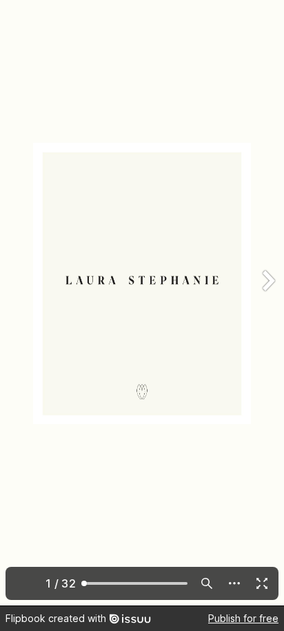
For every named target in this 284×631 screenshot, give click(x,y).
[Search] (207, 583)
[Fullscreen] (262, 583)
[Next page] (267, 302)
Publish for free (243, 618)
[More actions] (234, 583)
